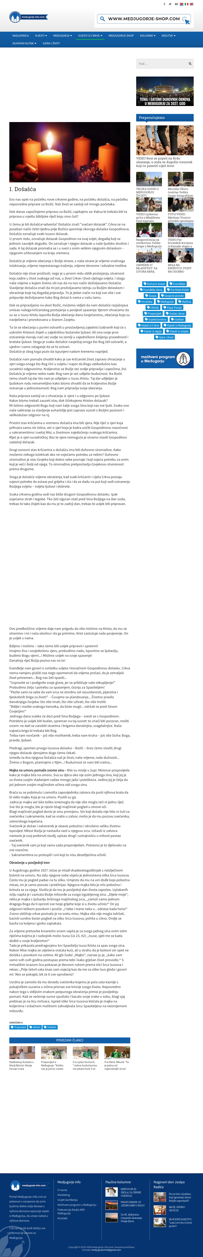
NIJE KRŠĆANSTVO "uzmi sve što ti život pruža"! (180, 1222)
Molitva (186, 301)
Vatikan (179, 319)
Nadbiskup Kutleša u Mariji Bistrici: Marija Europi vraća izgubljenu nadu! (21, 1065)
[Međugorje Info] (28, 16)
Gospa (152, 295)
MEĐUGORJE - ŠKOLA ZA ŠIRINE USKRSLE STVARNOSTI (131, 1194)
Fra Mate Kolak (179, 290)
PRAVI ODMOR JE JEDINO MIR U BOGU (133, 1203)
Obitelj (154, 307)
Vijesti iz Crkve (150, 325)
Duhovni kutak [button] (23, 43)
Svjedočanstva (157, 319)
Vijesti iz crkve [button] (89, 35)
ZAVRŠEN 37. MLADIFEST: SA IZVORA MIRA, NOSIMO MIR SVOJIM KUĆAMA (148, 271)
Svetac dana (177, 313)
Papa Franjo (174, 307)
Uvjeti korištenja (67, 1200)
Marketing (63, 1195)
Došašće (51, 1027)
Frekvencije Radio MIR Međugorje (71, 1211)
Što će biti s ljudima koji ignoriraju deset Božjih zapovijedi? (180, 1197)
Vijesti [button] (39, 35)
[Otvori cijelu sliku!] (69, 152)
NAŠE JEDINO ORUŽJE (177, 1208)
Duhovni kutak (156, 284)
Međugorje (167, 301)
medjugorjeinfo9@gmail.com (106, 1249)
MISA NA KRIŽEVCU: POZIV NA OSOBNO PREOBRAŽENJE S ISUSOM (180, 271)
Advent (36, 1027)
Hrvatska (146, 301)
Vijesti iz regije (153, 331)
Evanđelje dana (152, 290)
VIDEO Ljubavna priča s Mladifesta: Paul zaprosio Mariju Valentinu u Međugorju (148, 220)
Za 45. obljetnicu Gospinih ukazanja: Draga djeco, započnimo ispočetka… (131, 1221)
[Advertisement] (42, 86)
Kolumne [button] (146, 35)
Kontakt (62, 1218)
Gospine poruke (174, 295)
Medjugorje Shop (121, 35)
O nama (62, 1190)
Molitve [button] (167, 35)
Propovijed (20, 1027)
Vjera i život (51, 43)
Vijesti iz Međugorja (179, 325)
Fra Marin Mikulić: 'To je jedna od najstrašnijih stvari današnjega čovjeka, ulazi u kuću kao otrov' (116, 1065)
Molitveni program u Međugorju (76, 1205)
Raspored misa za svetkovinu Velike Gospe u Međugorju (149, 243)
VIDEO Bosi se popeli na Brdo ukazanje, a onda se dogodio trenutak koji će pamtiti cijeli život (164, 162)
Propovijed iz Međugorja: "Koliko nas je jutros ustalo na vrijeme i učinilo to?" (52, 1065)
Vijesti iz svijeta (179, 331)
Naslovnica (20, 35)
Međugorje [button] (61, 35)
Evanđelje (179, 284)
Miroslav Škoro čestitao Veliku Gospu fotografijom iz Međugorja (180, 194)
